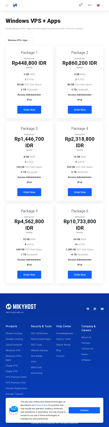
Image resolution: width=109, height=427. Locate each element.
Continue (84, 410)
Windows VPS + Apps (18, 40)
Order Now (29, 109)
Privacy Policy (41, 405)
